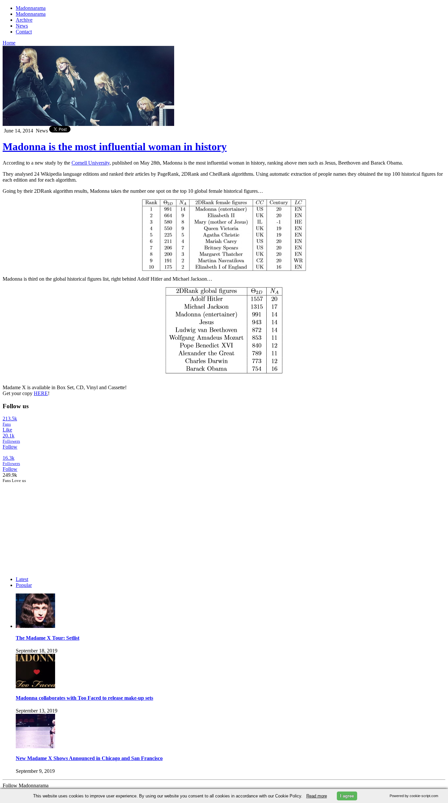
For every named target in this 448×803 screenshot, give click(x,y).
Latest (22, 579)
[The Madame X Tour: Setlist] (35, 626)
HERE (41, 393)
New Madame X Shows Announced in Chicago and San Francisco (89, 758)
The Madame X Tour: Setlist (47, 638)
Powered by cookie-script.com (414, 796)
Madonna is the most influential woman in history (115, 146)
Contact (24, 31)
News (22, 26)
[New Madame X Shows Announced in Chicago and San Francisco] (35, 746)
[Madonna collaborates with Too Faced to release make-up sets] (35, 686)
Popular (24, 585)
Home (9, 43)
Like (7, 429)
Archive (24, 20)
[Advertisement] (52, 524)
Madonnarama (31, 8)
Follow (10, 447)
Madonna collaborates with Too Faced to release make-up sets (84, 698)
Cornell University (90, 163)
